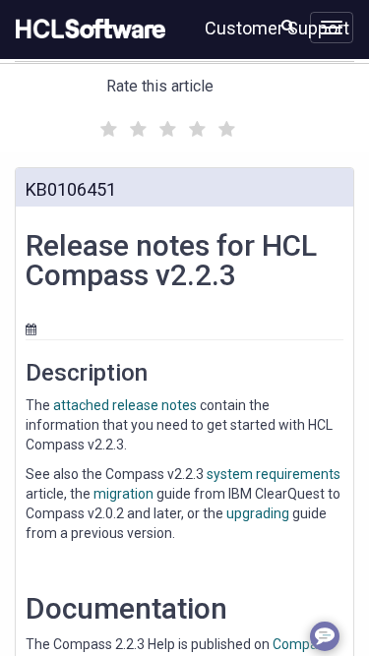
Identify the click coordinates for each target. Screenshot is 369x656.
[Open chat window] (324, 636)
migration (123, 494)
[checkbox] (106, 124)
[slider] (165, 126)
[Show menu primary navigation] (331, 27)
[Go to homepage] (86, 29)
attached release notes (125, 405)
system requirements (273, 474)
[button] (287, 25)
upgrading (257, 513)
